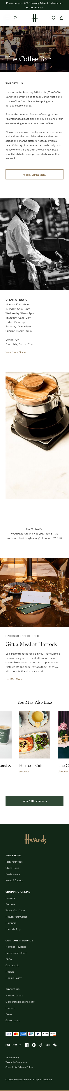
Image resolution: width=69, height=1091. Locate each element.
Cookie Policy (14, 978)
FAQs (9, 959)
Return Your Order (16, 916)
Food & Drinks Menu (34, 174)
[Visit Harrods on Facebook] (27, 1045)
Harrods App (13, 929)
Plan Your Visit (14, 861)
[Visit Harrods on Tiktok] (41, 1045)
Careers (10, 1008)
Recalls (10, 971)
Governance (13, 1020)
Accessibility (13, 1057)
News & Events (14, 880)
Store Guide (13, 868)
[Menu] (7, 18)
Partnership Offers (16, 953)
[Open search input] (15, 18)
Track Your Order (16, 910)
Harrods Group (14, 995)
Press (9, 1014)
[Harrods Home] (35, 18)
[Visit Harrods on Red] (47, 1045)
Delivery (10, 898)
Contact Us (12, 965)
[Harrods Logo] (34, 838)
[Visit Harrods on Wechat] (54, 1045)
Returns (10, 904)
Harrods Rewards (16, 946)
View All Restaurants (34, 801)
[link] (34, 244)
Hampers (11, 923)
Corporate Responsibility (20, 1001)
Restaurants (13, 874)
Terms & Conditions (16, 1062)
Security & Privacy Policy (19, 1067)
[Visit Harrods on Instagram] (34, 1045)
